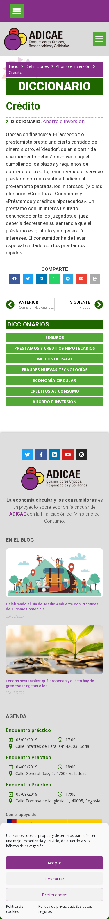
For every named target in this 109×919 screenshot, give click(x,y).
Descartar (54, 879)
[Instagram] (81, 454)
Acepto (54, 863)
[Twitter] (27, 454)
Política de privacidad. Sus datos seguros (65, 909)
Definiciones (37, 66)
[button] (17, 11)
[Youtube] (67, 454)
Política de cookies (14, 909)
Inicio (14, 66)
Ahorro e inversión (73, 66)
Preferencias (54, 895)
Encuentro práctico (28, 730)
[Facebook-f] (40, 454)
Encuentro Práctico (28, 757)
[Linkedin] (54, 454)
